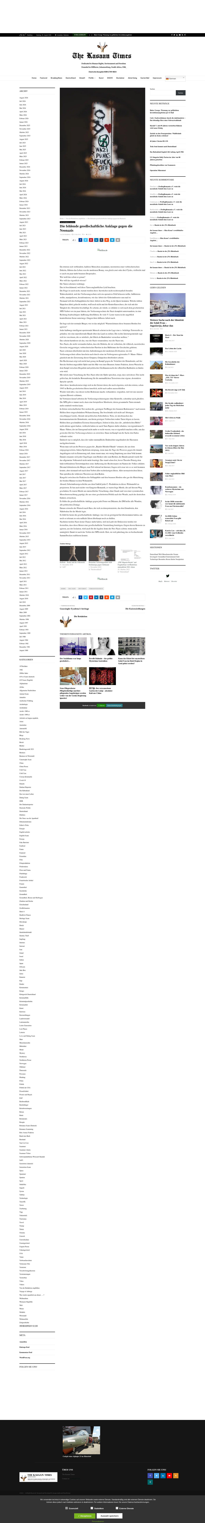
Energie (22, 828)
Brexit (21, 742)
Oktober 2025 (24, 132)
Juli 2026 (22, 101)
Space (21, 1170)
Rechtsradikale (24, 1101)
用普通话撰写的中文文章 (28, 1326)
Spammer (22, 1174)
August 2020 (23, 346)
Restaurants (23, 1119)
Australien (22, 725)
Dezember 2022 (24, 250)
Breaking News (56, 78)
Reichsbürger (23, 1105)
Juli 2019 (22, 391)
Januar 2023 (23, 246)
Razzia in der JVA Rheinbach (165, 225)
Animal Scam (24, 694)
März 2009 (23, 612)
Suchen (152, 89)
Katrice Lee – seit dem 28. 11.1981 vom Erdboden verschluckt (175, 533)
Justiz (21, 973)
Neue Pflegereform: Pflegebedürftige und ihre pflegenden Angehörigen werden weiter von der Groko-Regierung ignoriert (73, 693)
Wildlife (22, 1312)
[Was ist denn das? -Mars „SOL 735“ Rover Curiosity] (156, 378)
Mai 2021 (22, 315)
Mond (21, 1049)
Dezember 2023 (24, 208)
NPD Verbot (82, 588)
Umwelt (82, 78)
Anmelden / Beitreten (62, 35)
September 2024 (24, 177)
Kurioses (22, 1011)
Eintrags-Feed (24, 1347)
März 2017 (23, 488)
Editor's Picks (24, 825)
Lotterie (22, 1032)
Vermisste (22, 1267)
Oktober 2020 (24, 339)
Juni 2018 (22, 436)
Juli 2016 (22, 512)
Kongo (21, 991)
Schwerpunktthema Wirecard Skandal (32, 1157)
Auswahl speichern (110, 1516)
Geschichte (23, 891)
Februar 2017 (23, 491)
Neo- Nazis (71, 588)
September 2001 (24, 616)
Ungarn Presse (24, 1246)
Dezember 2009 (24, 605)
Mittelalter (22, 1046)
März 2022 (23, 281)
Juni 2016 (22, 516)
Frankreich (23, 877)
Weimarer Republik (26, 1302)
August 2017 (23, 471)
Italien (21, 960)
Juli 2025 (22, 143)
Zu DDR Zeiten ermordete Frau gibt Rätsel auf (173, 518)
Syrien (21, 1191)
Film (21, 860)
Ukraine (22, 1233)
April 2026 (23, 111)
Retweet (166, 581)
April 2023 (23, 236)
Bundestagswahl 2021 (26, 749)
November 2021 (24, 294)
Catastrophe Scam (25, 759)
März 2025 (23, 156)
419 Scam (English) (26, 680)
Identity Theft (24, 936)
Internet (22, 946)
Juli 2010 (22, 602)
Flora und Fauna (24, 870)
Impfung (22, 939)
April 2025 (23, 153)
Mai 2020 (22, 357)
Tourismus (22, 1219)
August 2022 (23, 263)
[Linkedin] (163, 1475)
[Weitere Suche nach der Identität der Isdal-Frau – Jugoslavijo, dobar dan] (168, 305)
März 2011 (23, 585)
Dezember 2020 (24, 332)
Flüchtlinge (23, 873)
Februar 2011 (23, 588)
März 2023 (23, 239)
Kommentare (23, 987)
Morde (63, 588)
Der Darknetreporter (26, 804)
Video (21, 1281)
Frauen (21, 884)
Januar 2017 (23, 495)
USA (21, 1253)
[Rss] (175, 1475)
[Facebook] (150, 1475)
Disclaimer (120, 78)
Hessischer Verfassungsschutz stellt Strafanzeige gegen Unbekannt (100, 563)
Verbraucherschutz (25, 1260)
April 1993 (23, 626)
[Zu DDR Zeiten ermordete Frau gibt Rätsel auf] (156, 519)
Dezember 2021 (24, 291)
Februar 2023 (23, 243)
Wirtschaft (22, 1315)
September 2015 (24, 540)
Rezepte (22, 1122)
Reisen (21, 1112)
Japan (21, 963)
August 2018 (23, 429)
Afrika (21, 687)
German (172, 79)
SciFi (21, 1160)
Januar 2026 (23, 122)
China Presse (23, 766)
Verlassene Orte (24, 1264)
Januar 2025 (23, 163)
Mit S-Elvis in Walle (172, 418)
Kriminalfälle (23, 998)
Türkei (21, 1229)
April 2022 (23, 277)
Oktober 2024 (24, 174)
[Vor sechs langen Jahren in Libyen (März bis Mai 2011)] (156, 449)
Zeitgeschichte (24, 1322)
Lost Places (23, 1029)
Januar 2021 (23, 329)
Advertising (132, 78)
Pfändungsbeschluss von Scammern (162, 165)
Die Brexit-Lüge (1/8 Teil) (175, 390)
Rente (21, 1115)
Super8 (21, 1188)
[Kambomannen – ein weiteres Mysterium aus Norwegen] (156, 490)
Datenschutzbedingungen (114, 705)
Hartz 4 (21, 911)
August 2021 (23, 305)
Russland (22, 1139)
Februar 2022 (23, 284)
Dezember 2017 (24, 457)
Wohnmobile (23, 1319)
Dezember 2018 (24, 415)
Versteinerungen (24, 1274)
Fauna (21, 849)
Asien (21, 721)
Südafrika (22, 1184)
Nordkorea (23, 1056)
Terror (21, 1205)
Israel (21, 956)
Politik (91, 78)
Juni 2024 (22, 187)
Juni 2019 (22, 395)
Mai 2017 (22, 481)
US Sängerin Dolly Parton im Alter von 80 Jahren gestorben (165, 158)
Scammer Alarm (24, 1150)
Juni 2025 (22, 146)
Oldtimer (22, 1067)
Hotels (21, 925)
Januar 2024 (23, 205)
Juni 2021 (22, 312)
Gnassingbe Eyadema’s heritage (74, 609)
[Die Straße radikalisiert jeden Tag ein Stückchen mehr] (156, 406)
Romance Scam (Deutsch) (28, 1125)
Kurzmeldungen (24, 1015)
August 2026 (23, 98)
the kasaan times (156, 230)
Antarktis (22, 697)
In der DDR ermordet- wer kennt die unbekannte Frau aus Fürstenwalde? (175, 504)
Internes (22, 942)
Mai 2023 (22, 232)
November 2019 (24, 377)
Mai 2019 (22, 398)
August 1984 (23, 640)
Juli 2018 (22, 433)
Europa (21, 839)
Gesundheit (23, 894)
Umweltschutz (24, 1240)
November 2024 (24, 170)
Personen (22, 1074)
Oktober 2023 (24, 215)
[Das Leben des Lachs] (156, 351)
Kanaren (22, 977)
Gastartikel (144, 78)
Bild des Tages (24, 732)
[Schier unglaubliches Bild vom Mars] (156, 477)
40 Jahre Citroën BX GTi (159, 141)
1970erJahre (23, 666)
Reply (160, 581)
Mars (21, 1039)
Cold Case (22, 770)
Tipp (21, 1212)
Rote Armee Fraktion (26, 1132)
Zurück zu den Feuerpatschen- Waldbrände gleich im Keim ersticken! (165, 134)
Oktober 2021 (24, 298)
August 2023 (23, 222)
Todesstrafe (23, 1215)
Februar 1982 (23, 643)
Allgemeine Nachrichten (27, 690)
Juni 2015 (22, 547)
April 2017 (23, 484)
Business (22, 752)
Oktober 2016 (24, 502)
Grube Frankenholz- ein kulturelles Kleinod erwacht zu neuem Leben (174, 433)
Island (21, 953)
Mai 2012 (22, 560)
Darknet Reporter (25, 787)
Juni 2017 (22, 478)
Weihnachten (23, 1298)
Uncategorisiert (24, 1243)
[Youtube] (169, 1475)
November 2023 (24, 212)
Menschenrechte (24, 1043)
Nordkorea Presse (25, 1060)
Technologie (23, 1198)
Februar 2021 (23, 326)
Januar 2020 (23, 370)
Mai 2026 (22, 108)
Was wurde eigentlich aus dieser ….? (31, 1295)
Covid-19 (22, 780)
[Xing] (150, 1482)
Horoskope (23, 922)
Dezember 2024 (24, 167)
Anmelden (23, 1342)
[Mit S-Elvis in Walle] (156, 421)
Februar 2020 (23, 367)
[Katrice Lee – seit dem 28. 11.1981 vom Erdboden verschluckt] (156, 534)
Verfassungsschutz (96, 588)
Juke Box (22, 970)
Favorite (174, 581)
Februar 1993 (23, 629)
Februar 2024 (23, 201)
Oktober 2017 (24, 464)
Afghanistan (23, 683)
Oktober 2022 (24, 256)
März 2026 (23, 115)
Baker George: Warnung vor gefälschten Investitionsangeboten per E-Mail (164, 111)
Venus (21, 1257)
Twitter (154, 568)
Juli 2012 (22, 557)
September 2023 (24, 219)
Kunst (101, 78)
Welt (21, 1305)
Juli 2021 (22, 308)
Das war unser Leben (26, 794)
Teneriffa (22, 1202)
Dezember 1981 (24, 647)
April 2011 (23, 581)
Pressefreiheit (23, 1091)
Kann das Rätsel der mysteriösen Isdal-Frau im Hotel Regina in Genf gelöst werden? (131, 660)
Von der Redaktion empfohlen (67, 222)
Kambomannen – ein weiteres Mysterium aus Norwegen (174, 489)
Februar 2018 (23, 450)
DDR (21, 801)
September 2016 (24, 505)
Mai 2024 (22, 191)
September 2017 (24, 467)
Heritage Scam (24, 918)
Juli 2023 (22, 225)
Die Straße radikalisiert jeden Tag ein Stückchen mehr (174, 405)
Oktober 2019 (24, 381)
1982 (21, 670)
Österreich (22, 1070)
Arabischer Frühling (26, 701)
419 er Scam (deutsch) (27, 676)
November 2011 (24, 578)
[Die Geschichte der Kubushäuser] (156, 365)
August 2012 (23, 554)
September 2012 (24, 550)
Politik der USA (24, 1087)
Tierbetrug (23, 1208)
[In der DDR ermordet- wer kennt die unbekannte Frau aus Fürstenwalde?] (156, 504)
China (21, 763)
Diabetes (22, 815)
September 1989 (24, 633)
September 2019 (24, 384)
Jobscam (22, 967)
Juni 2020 (22, 353)
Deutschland (71, 78)
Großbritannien (24, 908)
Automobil (23, 728)
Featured (43, 78)
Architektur (23, 708)
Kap (20, 980)
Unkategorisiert (24, 1250)
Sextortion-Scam (25, 1167)
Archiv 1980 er (24, 711)
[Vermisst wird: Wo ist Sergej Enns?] (156, 463)
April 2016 (23, 522)
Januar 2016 (23, 529)
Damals (21, 784)
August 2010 (23, 598)
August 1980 (23, 650)
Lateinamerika (24, 1022)
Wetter (21, 1309)
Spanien (22, 1177)
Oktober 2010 (24, 595)
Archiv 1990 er (24, 714)
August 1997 (23, 623)
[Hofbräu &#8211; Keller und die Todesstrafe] (73, 553)
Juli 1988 (22, 636)
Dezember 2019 (24, 374)
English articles (24, 832)
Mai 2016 (22, 519)
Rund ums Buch (24, 1136)
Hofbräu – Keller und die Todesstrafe (72, 562)
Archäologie (23, 704)
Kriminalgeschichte (25, 1001)
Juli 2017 (22, 474)
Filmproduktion (24, 863)
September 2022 (24, 260)
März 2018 (23, 446)
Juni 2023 (22, 229)
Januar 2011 (23, 592)
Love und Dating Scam (27, 1036)
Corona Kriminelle (25, 777)
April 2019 (23, 402)
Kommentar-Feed (25, 1352)
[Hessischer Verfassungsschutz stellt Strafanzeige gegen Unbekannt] (102, 553)
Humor (21, 929)
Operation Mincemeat (158, 170)
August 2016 (23, 509)
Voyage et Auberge (25, 1291)
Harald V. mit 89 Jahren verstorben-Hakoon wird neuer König (166, 126)
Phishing (22, 1077)
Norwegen (22, 1063)
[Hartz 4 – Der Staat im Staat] (156, 338)
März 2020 (23, 364)
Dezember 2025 (24, 125)
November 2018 (24, 419)
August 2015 (23, 543)
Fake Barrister (24, 842)
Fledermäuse (23, 866)
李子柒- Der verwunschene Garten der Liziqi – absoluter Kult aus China (100, 690)
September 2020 (24, 343)
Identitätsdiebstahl (25, 932)
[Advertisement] (102, 16)
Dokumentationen (25, 822)
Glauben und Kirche (26, 901)
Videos (21, 1284)
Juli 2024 (22, 184)
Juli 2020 (22, 350)
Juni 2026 (22, 105)
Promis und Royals (25, 1094)
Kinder (21, 984)
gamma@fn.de (75, 1478)
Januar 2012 (23, 571)
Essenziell (73, 1508)
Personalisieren (98, 1521)
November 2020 (24, 336)
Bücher (21, 746)
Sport (21, 1181)
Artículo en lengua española (28, 718)
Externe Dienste (126, 1508)
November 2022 (24, 253)
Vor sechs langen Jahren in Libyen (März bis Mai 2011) (174, 448)
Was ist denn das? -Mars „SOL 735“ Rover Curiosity (174, 377)
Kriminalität (23, 1005)
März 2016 (23, 526)
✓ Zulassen (101, 705)
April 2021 (23, 319)
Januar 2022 (23, 288)
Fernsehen (22, 856)
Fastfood (22, 846)
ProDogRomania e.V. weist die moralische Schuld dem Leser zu (165, 187)
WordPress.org (24, 1357)
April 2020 (23, 360)
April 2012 (23, 564)
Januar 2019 (23, 412)
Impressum (157, 78)
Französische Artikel (26, 880)
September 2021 (24, 301)
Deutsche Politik (24, 808)
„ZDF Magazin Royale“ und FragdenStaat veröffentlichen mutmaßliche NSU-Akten (127, 564)
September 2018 (24, 426)
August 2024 (23, 181)
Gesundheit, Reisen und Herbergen (31, 898)
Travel (21, 1222)
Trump (21, 1226)
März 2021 (23, 322)
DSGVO (110, 78)
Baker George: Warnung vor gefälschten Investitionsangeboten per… (115, 35)
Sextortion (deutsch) (26, 1163)
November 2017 (24, 460)
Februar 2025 (23, 160)
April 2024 (23, 194)
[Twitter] (156, 1475)
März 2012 (23, 567)
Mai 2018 (22, 440)
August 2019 (23, 388)
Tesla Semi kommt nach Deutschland (163, 146)
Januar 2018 (23, 453)
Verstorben (23, 1278)
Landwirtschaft (24, 1018)
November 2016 (24, 498)
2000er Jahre (23, 673)
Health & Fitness (25, 915)
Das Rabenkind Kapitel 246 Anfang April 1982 (167, 152)
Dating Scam (23, 797)
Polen (21, 1081)
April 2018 (23, 443)
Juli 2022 (22, 267)
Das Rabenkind (24, 790)
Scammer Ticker (25, 1153)
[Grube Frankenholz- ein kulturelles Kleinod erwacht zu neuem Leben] (156, 434)
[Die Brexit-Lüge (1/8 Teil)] (156, 393)
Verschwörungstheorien (27, 1271)
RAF (21, 1098)
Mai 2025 (22, 149)
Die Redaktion (66, 234)
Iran (20, 949)
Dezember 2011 (24, 574)
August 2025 (23, 139)
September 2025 (24, 136)
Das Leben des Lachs (173, 348)
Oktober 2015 (24, 536)
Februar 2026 (23, 118)
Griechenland (23, 904)
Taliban (21, 1195)
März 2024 (23, 198)
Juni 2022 (22, 270)
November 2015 (24, 533)
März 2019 (23, 405)
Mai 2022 (22, 274)
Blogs (21, 735)
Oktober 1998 (24, 619)
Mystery (22, 1053)
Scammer (22, 1146)
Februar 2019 (23, 408)
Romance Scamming (26, 1129)
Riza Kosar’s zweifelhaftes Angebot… (166, 231)
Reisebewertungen (25, 1108)
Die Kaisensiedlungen (135, 609)
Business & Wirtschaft (26, 756)
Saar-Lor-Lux (24, 1143)
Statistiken (99, 1508)
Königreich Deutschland (27, 994)
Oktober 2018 (24, 422)
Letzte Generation (25, 1025)
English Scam (24, 835)
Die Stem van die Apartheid (28, 818)
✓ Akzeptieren (84, 1516)
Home (34, 78)
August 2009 (23, 609)
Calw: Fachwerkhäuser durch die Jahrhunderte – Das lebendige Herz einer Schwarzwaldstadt (167, 119)
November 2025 (24, 129)
